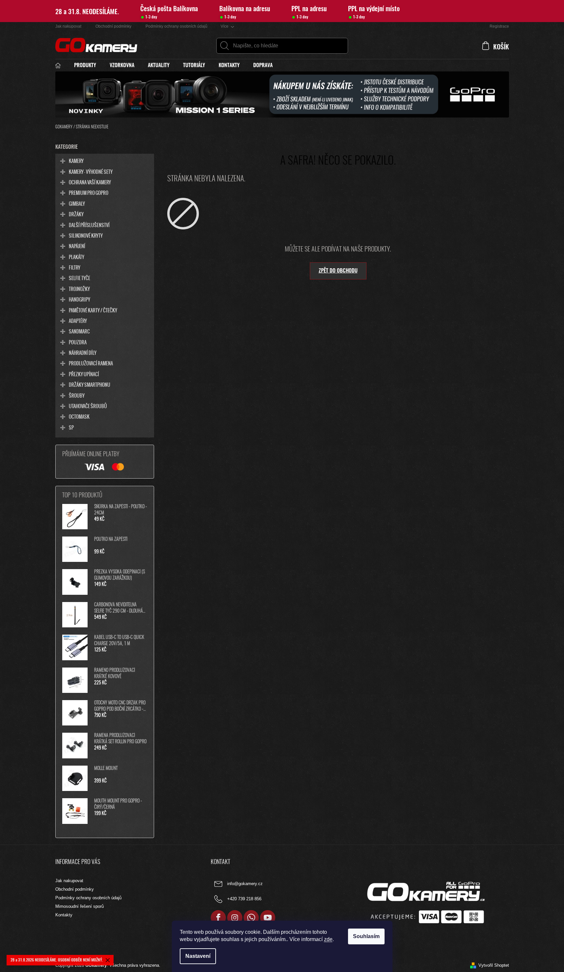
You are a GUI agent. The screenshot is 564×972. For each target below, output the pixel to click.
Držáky (76, 214)
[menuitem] (61, 65)
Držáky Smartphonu (89, 384)
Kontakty (63, 914)
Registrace (499, 26)
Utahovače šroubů (88, 406)
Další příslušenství (89, 225)
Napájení (77, 246)
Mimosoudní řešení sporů (79, 906)
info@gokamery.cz (245, 883)
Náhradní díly (82, 352)
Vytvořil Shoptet (493, 965)
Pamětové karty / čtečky (93, 310)
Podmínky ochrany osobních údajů (176, 26)
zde (328, 939)
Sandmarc (79, 331)
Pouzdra (78, 342)
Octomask (79, 416)
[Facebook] (218, 917)
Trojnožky (79, 288)
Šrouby (77, 395)
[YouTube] (267, 917)
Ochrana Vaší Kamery (90, 182)
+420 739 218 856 (244, 899)
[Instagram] (234, 917)
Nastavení (197, 956)
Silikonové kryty (86, 235)
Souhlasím (366, 936)
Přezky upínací (84, 374)
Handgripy (79, 299)
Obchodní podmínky (113, 26)
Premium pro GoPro (88, 192)
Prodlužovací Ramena (91, 363)
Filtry (74, 267)
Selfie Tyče (79, 278)
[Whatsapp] (251, 917)
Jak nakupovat (68, 26)
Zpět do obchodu (338, 271)
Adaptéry (78, 320)
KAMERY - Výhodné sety (91, 171)
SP (71, 427)
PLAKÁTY (76, 256)
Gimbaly (77, 203)
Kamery (76, 160)
